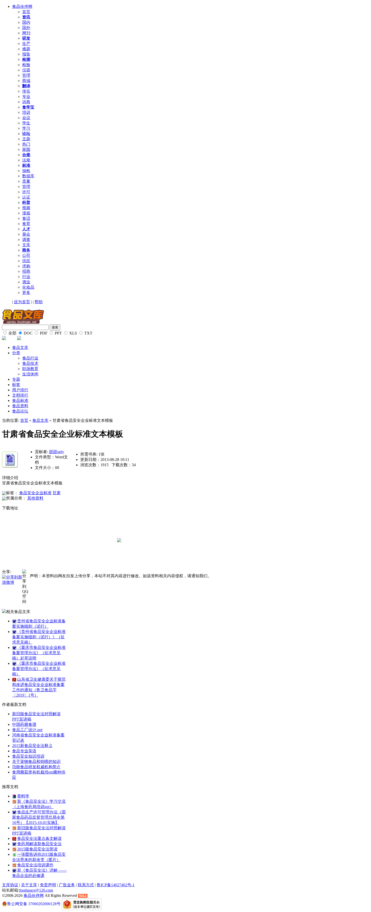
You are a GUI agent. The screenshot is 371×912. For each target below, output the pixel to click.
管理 (26, 75)
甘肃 (56, 493)
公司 (26, 255)
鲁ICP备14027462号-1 (116, 885)
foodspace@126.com (36, 890)
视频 (26, 208)
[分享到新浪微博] (12, 579)
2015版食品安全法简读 (37, 849)
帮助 (39, 302)
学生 (26, 123)
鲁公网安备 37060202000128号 (34, 904)
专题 (16, 379)
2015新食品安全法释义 (32, 745)
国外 (26, 27)
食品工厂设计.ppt (27, 730)
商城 (26, 80)
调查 (26, 239)
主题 (26, 139)
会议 (26, 118)
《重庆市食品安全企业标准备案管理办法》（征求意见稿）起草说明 (39, 652)
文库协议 (10, 885)
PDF (43, 333)
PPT (58, 333)
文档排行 (20, 395)
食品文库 (20, 347)
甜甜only (56, 452)
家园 (26, 149)
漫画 (26, 213)
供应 (26, 261)
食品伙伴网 (22, 6)
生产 (26, 43)
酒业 (26, 282)
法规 (26, 160)
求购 (26, 266)
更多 (26, 292)
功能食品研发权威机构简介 (36, 767)
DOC (28, 333)
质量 (26, 181)
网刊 (26, 33)
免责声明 (48, 885)
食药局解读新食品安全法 (39, 844)
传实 (26, 91)
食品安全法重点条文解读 (39, 838)
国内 (26, 22)
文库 (26, 245)
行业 (26, 276)
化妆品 (28, 287)
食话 (26, 218)
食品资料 (20, 406)
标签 (16, 384)
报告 (26, 54)
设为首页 (22, 302)
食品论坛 (20, 411)
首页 (26, 12)
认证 (26, 197)
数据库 (28, 176)
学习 (26, 128)
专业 (26, 96)
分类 (16, 353)
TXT (87, 333)
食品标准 (20, 400)
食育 (26, 224)
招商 (26, 271)
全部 (11, 333)
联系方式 (86, 885)
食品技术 (30, 363)
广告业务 (67, 885)
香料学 (23, 796)
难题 (26, 49)
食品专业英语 (24, 751)
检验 (26, 65)
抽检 (26, 171)
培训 (26, 112)
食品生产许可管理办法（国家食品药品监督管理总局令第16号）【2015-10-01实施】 (39, 817)
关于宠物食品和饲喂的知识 (36, 761)
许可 (26, 192)
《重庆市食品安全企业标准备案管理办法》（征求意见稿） (39, 668)
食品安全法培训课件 (35, 865)
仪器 (26, 70)
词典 (26, 102)
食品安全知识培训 (28, 756)
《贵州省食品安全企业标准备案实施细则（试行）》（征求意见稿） (39, 636)
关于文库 (29, 885)
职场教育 (30, 369)
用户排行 (20, 390)
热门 (26, 144)
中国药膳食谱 (24, 724)
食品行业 (30, 358)
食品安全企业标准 (35, 493)
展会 (26, 234)
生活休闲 (30, 374)
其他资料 (35, 498)
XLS (72, 333)
